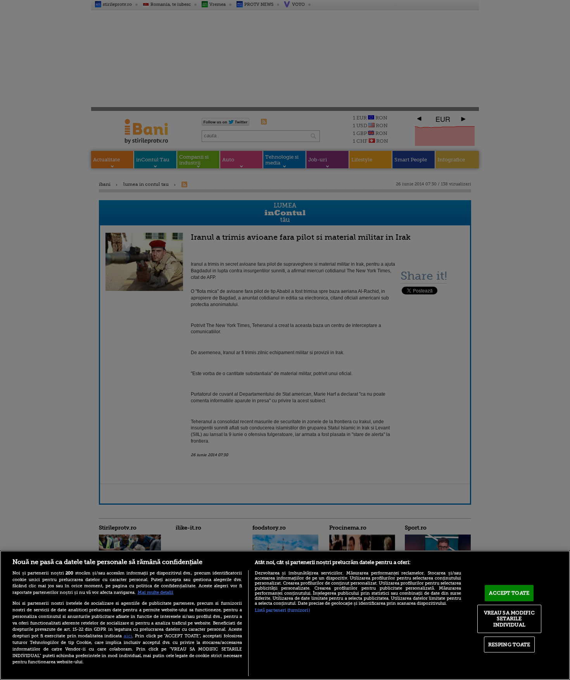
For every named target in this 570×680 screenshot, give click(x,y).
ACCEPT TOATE (509, 593)
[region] (285, 615)
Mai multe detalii (155, 592)
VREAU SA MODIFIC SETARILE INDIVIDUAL (509, 619)
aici (128, 635)
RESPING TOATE (509, 644)
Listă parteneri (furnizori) (282, 610)
